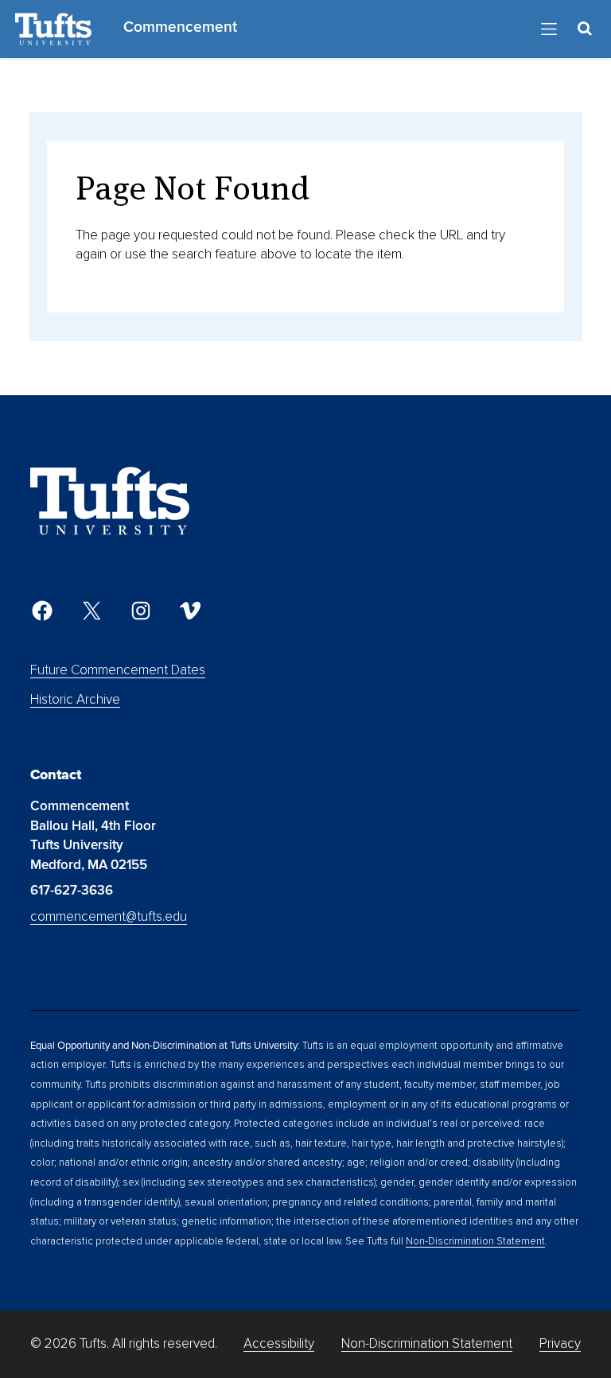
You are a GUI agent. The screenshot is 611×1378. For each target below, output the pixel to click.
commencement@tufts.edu (108, 916)
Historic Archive (75, 699)
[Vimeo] (190, 611)
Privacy (560, 1343)
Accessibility (278, 1343)
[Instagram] (141, 611)
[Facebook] (42, 611)
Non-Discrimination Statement (475, 1241)
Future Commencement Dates (117, 670)
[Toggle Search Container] (585, 29)
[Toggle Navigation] (549, 29)
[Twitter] (91, 611)
